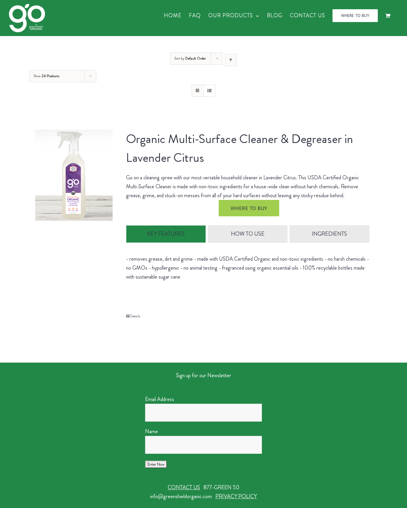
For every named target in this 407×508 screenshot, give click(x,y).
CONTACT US (184, 487)
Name (151, 431)
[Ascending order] (231, 60)
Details (135, 316)
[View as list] (209, 91)
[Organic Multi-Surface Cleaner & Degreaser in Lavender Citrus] (74, 175)
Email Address (159, 399)
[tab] (166, 234)
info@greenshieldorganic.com (181, 496)
